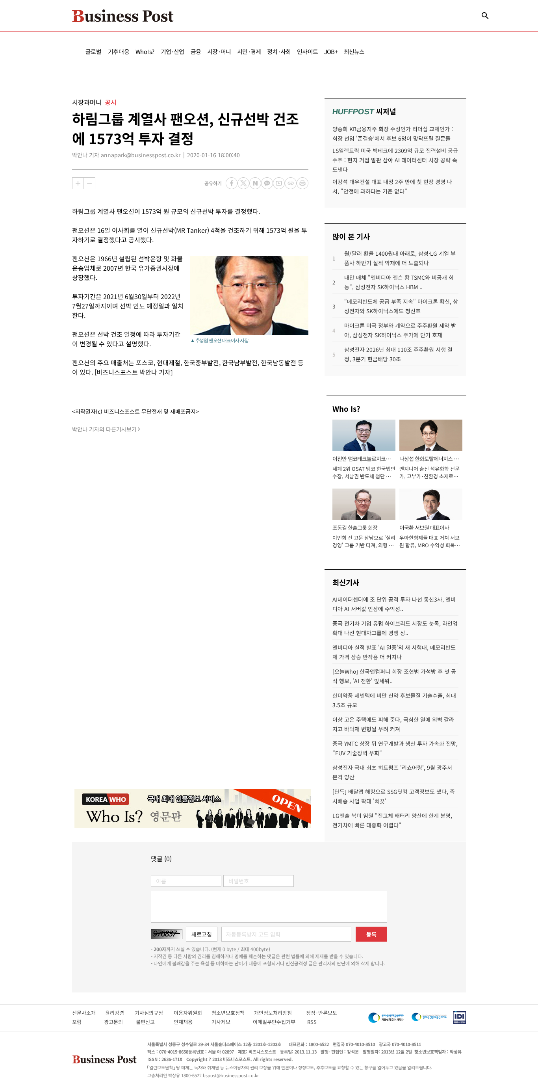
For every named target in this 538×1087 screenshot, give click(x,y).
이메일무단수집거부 (276, 1022)
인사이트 (307, 51)
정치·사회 (279, 51)
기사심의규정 (154, 1012)
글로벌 (93, 51)
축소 (89, 183)
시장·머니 (219, 51)
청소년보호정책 (232, 1012)
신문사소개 (88, 1012)
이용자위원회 (192, 1012)
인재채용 (188, 1022)
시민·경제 (249, 51)
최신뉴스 (354, 51)
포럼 (84, 1022)
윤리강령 (120, 1012)
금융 (196, 51)
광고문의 (116, 1022)
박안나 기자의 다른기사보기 (104, 429)
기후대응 (119, 51)
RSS (312, 1022)
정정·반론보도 (321, 1012)
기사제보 (228, 1022)
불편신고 (150, 1022)
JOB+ (331, 51)
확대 (78, 183)
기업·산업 (172, 51)
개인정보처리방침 (280, 1012)
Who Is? (144, 51)
